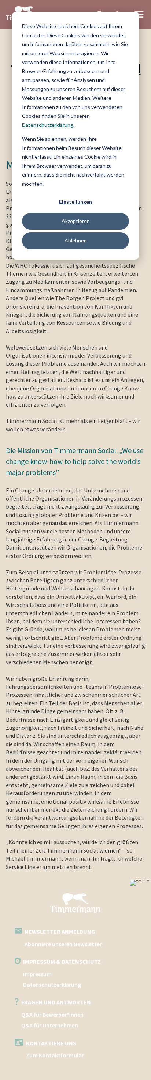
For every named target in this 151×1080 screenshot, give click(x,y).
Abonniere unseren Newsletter (63, 944)
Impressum (37, 974)
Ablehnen (76, 240)
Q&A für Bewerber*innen (52, 1014)
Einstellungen (75, 202)
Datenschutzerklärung (47, 125)
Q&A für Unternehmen (49, 1025)
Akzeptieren (76, 221)
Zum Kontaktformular (55, 1055)
